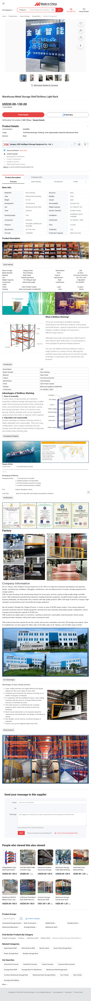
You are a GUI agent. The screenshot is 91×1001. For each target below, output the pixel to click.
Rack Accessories (30, 923)
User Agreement (58, 992)
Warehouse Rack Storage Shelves (44, 975)
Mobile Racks (50, 923)
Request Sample (39, 120)
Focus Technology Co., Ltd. (31, 992)
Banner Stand (44, 948)
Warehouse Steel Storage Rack (56, 970)
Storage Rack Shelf (10, 970)
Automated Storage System (11, 923)
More (4, 984)
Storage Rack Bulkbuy (11, 980)
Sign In (5, 167)
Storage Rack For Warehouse (32, 970)
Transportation (12, 16)
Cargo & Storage (25, 16)
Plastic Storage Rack (11, 953)
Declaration (68, 992)
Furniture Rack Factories (66, 964)
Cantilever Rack (72, 923)
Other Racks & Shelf (28, 948)
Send (21, 833)
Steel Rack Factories (30, 964)
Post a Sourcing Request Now (66, 833)
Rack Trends (77, 975)
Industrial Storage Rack (50, 16)
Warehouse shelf (51, 927)
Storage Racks (36, 16)
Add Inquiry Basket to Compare (46, 85)
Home (4, 16)
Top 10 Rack (64, 975)
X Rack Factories (47, 964)
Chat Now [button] (69, 115)
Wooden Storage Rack (30, 953)
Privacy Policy (78, 992)
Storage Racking (29, 927)
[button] (81, 182)
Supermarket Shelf (10, 948)
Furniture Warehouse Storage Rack (16, 975)
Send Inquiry (23, 115)
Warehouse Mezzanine (10, 927)
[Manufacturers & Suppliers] (45, 4)
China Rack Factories (11, 964)
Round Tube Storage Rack (62, 948)
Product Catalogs (33, 918)
